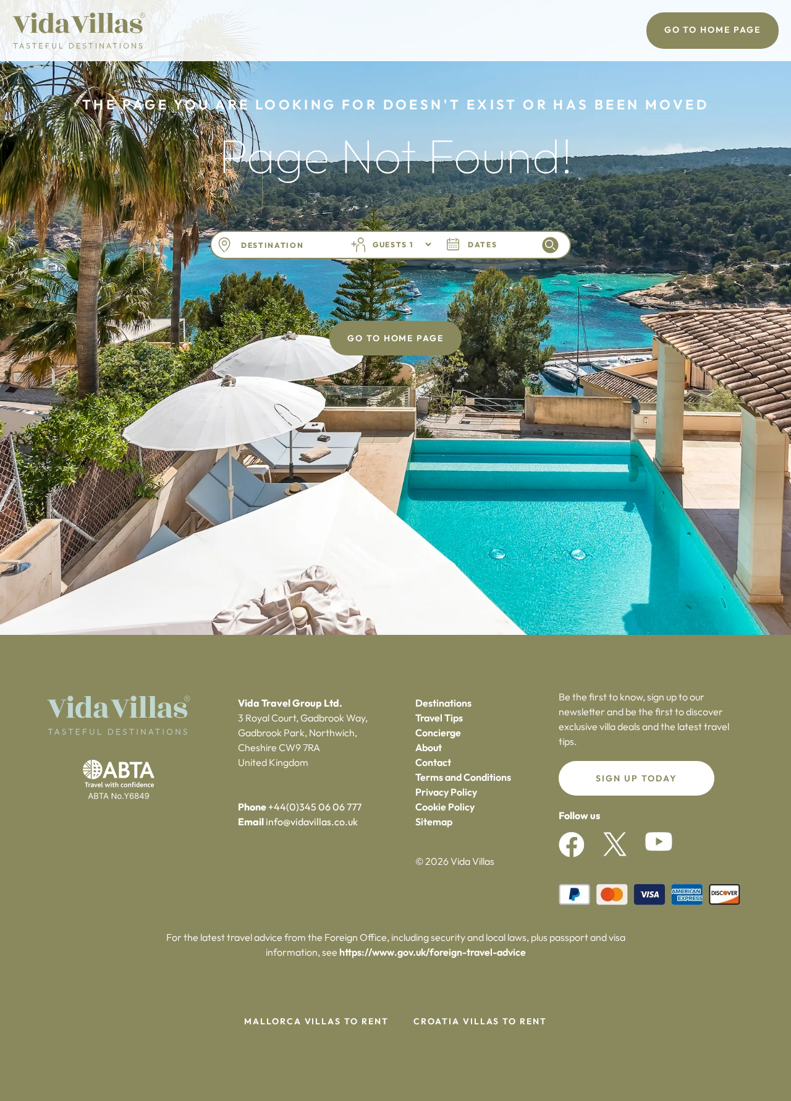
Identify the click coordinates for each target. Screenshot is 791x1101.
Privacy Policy (446, 792)
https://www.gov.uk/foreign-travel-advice (432, 952)
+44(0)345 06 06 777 (315, 807)
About (428, 747)
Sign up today (636, 778)
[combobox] (286, 245)
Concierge (438, 732)
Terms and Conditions (463, 777)
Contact (433, 762)
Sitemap (433, 821)
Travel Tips (439, 718)
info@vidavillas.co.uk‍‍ (312, 821)
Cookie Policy (445, 807)
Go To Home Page (712, 29)
